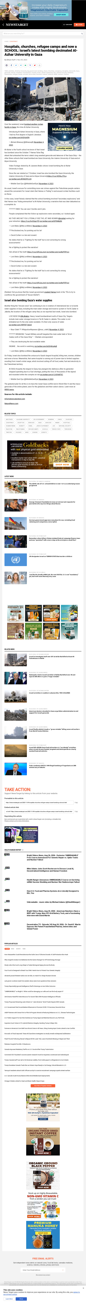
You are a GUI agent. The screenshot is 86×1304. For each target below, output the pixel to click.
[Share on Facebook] (11, 65)
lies (55, 72)
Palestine (70, 72)
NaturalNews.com (11, 404)
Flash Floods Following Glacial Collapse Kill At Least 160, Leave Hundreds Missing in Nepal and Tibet (37, 1039)
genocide (7, 72)
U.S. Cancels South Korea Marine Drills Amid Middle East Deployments (27, 1076)
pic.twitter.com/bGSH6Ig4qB (46, 346)
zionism (60, 74)
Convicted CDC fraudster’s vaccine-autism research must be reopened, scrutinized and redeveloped (36, 1055)
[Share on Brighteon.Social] (6, 65)
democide (72, 71)
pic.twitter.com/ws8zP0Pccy (58, 252)
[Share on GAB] (25, 65)
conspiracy (58, 71)
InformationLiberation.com (14, 399)
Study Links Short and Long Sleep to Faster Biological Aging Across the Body (29, 965)
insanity (34, 72)
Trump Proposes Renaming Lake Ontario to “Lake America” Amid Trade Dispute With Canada (34, 1002)
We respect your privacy (43, 1275)
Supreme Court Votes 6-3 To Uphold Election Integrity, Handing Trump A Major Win (30, 1023)
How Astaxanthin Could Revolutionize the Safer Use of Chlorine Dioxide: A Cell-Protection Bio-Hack (36, 954)
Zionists (66, 74)
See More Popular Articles (43, 1086)
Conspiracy (13, 41)
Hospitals (19, 72)
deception (65, 71)
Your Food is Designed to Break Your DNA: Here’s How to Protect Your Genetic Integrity (32, 970)
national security (61, 72)
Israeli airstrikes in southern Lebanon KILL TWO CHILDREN (49, 693)
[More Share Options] (39, 65)
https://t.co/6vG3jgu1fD (30, 221)
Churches (51, 71)
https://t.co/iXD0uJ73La (56, 176)
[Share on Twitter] (16, 65)
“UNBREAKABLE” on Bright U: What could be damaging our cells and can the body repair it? (33, 991)
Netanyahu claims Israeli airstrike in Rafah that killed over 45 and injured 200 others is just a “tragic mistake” (52, 675)
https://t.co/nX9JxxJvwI (36, 252)
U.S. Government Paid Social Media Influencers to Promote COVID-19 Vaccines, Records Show (34, 1007)
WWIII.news (9, 390)
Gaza (77, 71)
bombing (40, 71)
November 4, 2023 (46, 184)
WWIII (55, 74)
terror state (32, 74)
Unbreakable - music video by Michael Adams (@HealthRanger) (53, 902)
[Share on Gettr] (35, 65)
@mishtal (62, 218)
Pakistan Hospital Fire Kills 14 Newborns (17, 1044)
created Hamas (50, 292)
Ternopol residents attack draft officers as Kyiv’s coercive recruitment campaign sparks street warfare (37, 1070)
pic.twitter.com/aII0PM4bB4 (51, 221)
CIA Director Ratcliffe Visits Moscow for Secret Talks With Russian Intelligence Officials (32, 997)
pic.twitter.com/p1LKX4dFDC (51, 375)
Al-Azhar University (21, 71)
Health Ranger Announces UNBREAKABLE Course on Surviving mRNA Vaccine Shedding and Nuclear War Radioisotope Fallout (53, 881)
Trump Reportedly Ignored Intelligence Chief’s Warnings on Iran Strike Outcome (29, 986)
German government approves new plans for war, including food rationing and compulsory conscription (52, 521)
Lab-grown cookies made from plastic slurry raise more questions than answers (30, 981)
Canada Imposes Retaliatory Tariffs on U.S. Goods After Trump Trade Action (29, 1049)
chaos (45, 71)
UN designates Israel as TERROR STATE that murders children (50, 556)
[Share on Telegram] (21, 65)
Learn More (9, 1299)
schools (25, 74)
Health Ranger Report (12, 850)
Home (6, 41)
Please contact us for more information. (16, 821)
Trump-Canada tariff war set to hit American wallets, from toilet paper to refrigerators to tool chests (36, 1060)
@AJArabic (24, 316)
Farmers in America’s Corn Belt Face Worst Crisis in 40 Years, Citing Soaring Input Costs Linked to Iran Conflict (39, 1028)
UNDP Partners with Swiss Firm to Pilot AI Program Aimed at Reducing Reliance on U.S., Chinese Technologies (39, 1012)
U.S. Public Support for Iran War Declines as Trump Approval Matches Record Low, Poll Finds (34, 1018)
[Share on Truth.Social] (30, 65)
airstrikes (11, 71)
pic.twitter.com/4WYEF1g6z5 (20, 325)
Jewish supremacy (47, 72)
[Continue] (62, 1270)
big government (32, 71)
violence (50, 74)
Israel (39, 72)
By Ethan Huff (10, 60)
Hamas (13, 72)
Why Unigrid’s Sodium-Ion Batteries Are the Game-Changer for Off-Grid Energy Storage (32, 960)
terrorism (39, 74)
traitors (45, 74)
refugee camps (17, 74)
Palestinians (8, 74)
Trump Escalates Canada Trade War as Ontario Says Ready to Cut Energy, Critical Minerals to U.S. (35, 1065)
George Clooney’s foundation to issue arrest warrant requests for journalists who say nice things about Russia (52, 503)
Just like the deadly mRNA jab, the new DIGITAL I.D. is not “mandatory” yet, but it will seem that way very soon (53, 575)
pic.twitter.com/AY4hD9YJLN (20, 179)
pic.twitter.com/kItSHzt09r (19, 138)
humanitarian (27, 72)
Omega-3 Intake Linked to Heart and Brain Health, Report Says (24, 1081)
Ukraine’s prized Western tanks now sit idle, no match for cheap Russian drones (30, 976)
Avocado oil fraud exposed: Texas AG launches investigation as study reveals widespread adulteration (37, 1033)
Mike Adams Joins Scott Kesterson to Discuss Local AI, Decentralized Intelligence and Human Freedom (50, 870)
